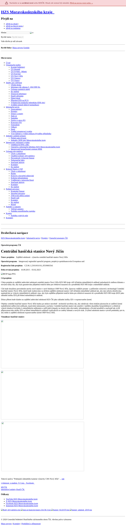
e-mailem (13, 483)
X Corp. (21, 483)
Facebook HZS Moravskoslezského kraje (22, 503)
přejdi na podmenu (13, 28)
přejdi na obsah (12, 24)
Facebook (30, 483)
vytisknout (5, 483)
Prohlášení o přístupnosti (31, 524)
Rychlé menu (6, 37)
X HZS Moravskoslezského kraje (19, 501)
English (26, 48)
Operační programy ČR (58, 238)
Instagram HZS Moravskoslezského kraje (22, 506)
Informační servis (33, 238)
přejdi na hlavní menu (14, 26)
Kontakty (16, 524)
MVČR (4, 487)
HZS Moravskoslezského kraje (26, 12)
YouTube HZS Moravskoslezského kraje (22, 499)
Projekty (44, 238)
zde (63, 479)
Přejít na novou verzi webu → (81, 3)
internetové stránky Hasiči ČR (12, 489)
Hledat (3, 33)
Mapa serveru (17, 48)
